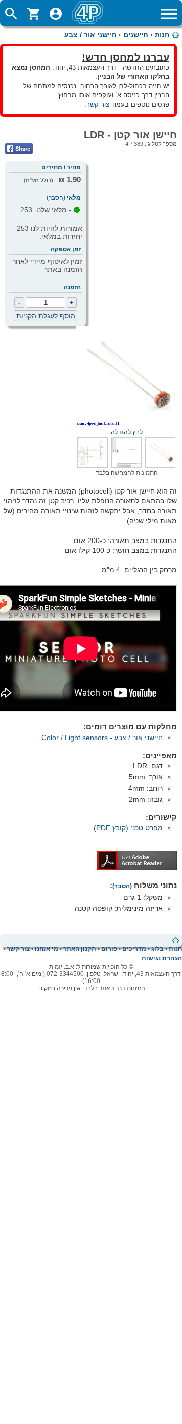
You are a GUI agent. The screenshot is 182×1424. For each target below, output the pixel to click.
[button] (160, 465)
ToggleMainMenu (169, 14)
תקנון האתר (79, 948)
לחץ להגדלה (127, 432)
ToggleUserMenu (56, 14)
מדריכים (134, 948)
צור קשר (97, 104)
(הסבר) (56, 197)
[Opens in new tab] (137, 868)
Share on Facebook (19, 148)
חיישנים (135, 35)
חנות (162, 35)
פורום (109, 948)
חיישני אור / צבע (90, 35)
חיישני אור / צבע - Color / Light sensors (102, 737)
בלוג (157, 948)
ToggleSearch (11, 14)
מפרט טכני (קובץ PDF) (128, 828)
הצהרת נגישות (162, 958)
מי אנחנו (46, 948)
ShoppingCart (33, 14)
